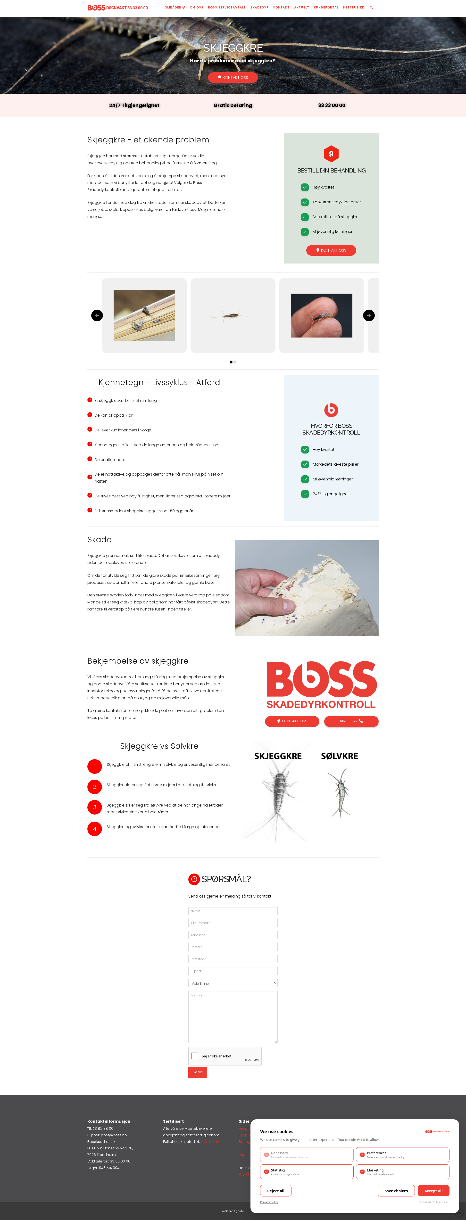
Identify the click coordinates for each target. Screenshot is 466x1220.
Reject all (275, 1190)
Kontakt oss (235, 77)
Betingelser (249, 1141)
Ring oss (348, 721)
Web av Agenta (233, 1211)
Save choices (396, 1190)
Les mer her (211, 1141)
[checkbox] (307, 1154)
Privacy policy (269, 1202)
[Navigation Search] (371, 8)
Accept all (433, 1190)
